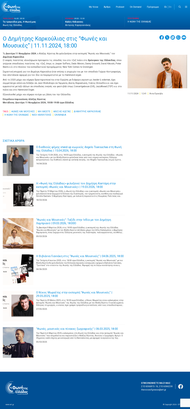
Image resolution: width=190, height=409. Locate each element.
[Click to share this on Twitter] (167, 37)
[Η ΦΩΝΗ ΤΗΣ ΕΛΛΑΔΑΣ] (10, 7)
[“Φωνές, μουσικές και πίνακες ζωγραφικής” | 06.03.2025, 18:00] (18, 342)
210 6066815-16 (149, 386)
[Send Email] (184, 37)
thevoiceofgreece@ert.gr (153, 389)
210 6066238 (165, 386)
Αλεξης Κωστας (62, 111)
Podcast (120, 7)
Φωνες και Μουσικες (23, 111)
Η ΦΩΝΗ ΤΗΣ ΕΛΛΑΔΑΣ (16, 114)
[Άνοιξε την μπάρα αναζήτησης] (179, 6)
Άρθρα (107, 7)
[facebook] (180, 386)
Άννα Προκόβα (156, 93)
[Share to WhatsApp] (178, 37)
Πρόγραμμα (153, 7)
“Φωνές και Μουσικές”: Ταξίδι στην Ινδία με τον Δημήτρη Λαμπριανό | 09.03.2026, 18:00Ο (73, 221)
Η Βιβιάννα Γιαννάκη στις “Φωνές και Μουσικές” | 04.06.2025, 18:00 (80, 256)
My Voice (93, 7)
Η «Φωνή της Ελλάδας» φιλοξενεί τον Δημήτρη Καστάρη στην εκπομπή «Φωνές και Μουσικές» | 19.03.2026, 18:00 (76, 185)
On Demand (135, 7)
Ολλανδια (60, 114)
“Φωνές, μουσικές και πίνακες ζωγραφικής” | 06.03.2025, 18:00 (77, 328)
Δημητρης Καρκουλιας (87, 111)
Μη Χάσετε (44, 111)
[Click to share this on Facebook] (161, 37)
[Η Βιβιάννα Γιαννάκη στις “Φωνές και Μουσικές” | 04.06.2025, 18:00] (18, 269)
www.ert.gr (10, 405)
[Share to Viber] (173, 37)
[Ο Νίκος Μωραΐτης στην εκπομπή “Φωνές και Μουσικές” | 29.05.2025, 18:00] (18, 306)
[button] (186, 7)
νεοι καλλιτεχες (41, 114)
